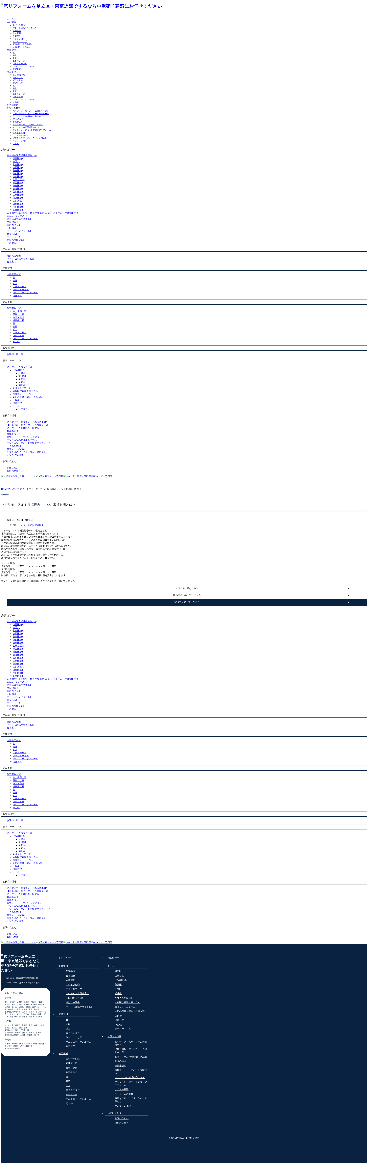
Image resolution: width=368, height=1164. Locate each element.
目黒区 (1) (18, 158)
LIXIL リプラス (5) (17, 216)
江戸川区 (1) (19, 200)
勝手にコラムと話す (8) (19, 219)
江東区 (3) (18, 194)
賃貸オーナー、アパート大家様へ (28, 124)
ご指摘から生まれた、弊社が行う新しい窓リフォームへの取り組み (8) (43, 212)
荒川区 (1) (18, 206)
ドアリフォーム (26, 409)
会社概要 (17, 33)
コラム (16, 144)
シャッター (18, 97)
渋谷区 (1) (18, 188)
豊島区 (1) (18, 170)
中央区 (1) (18, 173)
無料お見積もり (123, 1123)
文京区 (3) (18, 164)
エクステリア (19, 61)
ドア (15, 58)
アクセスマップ (20, 41)
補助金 (21, 385)
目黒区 (21, 373)
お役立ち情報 (114, 1036)
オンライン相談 (20, 141)
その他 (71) (12, 243)
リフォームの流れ (21, 135)
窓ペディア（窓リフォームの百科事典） (31, 111)
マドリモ (25, 525)
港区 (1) (16, 161)
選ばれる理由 (19, 25)
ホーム (10, 19)
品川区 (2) (18, 191)
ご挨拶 (16, 400)
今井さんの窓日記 (22, 388)
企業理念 (17, 36)
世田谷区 (23, 376)
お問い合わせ (114, 1113)
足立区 (21, 382)
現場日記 (17, 403)
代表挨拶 (17, 31)
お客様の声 (12, 105)
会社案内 (11, 22)
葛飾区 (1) (18, 197)
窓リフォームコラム (23, 394)
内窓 (15, 55)
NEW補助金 (19, 370)
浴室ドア (17, 69)
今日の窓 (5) (13, 222)
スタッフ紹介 (19, 39)
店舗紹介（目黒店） (22, 47)
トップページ (65, 958)
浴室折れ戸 (18, 83)
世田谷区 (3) (19, 179)
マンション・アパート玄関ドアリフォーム (32, 130)
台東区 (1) (18, 176)
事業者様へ (18, 122)
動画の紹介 (120, 1061)
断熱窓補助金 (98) (16, 240)
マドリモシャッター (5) (19, 231)
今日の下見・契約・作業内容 (28, 397)
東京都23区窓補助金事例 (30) (22, 155)
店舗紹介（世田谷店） (23, 44)
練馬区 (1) (18, 167)
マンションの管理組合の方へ (26, 127)
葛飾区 (21, 379)
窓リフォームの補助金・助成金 (27, 116)
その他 (16, 102)
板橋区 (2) (18, 203)
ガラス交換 (18, 80)
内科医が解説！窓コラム (25, 391)
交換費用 (11, 50)
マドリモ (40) (13, 237)
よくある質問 (19, 133)
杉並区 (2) (18, 182)
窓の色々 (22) (13, 225)
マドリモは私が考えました (25, 28)
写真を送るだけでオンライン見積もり (30, 138)
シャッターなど (20, 64)
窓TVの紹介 (18, 119)
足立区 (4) (18, 209)
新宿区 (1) (18, 185)
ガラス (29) (12, 234)
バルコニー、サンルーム (24, 66)
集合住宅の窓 (19, 75)
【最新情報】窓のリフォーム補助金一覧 (31, 114)
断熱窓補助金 (37, 525)
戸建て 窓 (18, 78)
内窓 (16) (11, 228)
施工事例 (11, 72)
